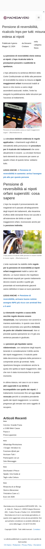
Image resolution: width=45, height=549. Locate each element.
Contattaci (36, 529)
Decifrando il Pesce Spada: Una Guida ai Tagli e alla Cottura (11, 474)
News (36, 48)
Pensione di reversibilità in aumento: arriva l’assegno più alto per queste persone (22, 173)
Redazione (16, 545)
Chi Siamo (7, 545)
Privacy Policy (27, 545)
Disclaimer (37, 545)
